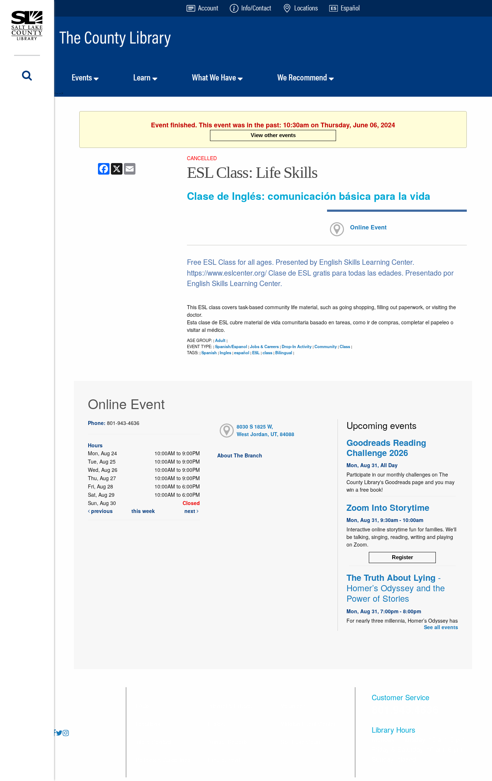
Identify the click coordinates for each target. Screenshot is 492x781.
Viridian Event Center (308, 724)
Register (402, 557)
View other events (273, 135)
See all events (441, 627)
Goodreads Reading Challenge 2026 (386, 447)
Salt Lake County (303, 742)
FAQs (142, 706)
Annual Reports (228, 742)
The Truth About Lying (395, 587)
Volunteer (293, 706)
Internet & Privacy (230, 706)
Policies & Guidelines (163, 760)
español (241, 352)
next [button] (190, 510)
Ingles (225, 352)
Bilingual (283, 352)
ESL (256, 352)
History (217, 724)
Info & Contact (153, 742)
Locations (147, 724)
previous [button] (101, 510)
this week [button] (143, 510)
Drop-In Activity (297, 346)
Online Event (368, 227)
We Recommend (303, 77)
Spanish (209, 352)
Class (345, 346)
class (267, 352)
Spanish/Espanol (231, 346)
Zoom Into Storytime (387, 507)
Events (83, 77)
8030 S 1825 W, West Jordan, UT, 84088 (265, 430)
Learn (142, 77)
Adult (220, 340)
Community (325, 346)
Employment (224, 760)
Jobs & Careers (264, 346)
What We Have (215, 77)
